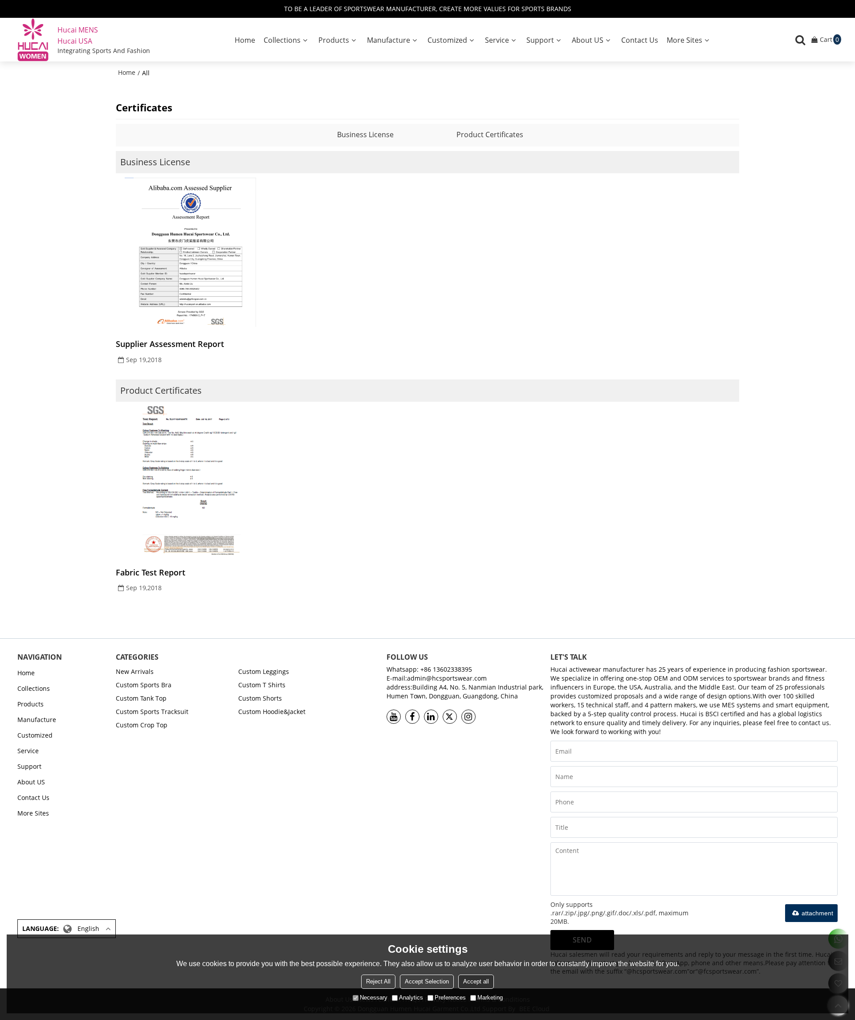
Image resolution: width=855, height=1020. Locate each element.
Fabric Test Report (150, 572)
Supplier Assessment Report (170, 344)
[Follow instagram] (468, 717)
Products (333, 40)
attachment (817, 913)
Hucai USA (74, 41)
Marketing (490, 997)
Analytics (411, 997)
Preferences (450, 997)
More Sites (684, 40)
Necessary (373, 997)
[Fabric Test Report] (190, 480)
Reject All (378, 981)
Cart (829, 39)
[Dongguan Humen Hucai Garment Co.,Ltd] (33, 39)
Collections (282, 40)
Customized (447, 40)
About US (587, 40)
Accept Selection (427, 981)
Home (245, 40)
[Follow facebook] (412, 717)
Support (540, 40)
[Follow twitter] (450, 717)
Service (497, 40)
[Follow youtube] (394, 717)
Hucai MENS (77, 30)
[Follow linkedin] (431, 717)
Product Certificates (489, 134)
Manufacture (388, 40)
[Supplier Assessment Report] (190, 252)
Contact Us (639, 40)
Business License (365, 134)
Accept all (476, 981)
